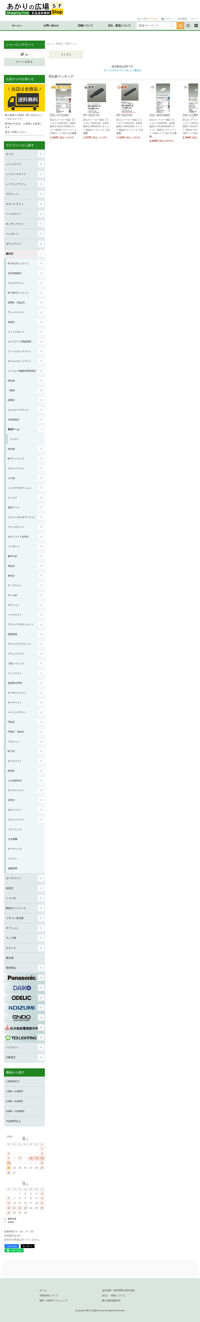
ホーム (42, 1290)
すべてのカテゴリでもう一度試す (123, 70)
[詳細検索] (172, 25)
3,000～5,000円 (14, 1101)
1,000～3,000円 (14, 1091)
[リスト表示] (188, 25)
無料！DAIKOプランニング (53, 1300)
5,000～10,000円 (15, 1111)
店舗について (85, 25)
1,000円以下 (13, 1081)
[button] (51, 114)
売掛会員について (48, 1295)
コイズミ (66, 54)
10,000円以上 (13, 1121)
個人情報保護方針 (111, 1300)
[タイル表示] (196, 25)
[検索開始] (180, 25)
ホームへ (17, 25)
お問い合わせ (51, 25)
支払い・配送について (113, 1295)
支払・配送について (119, 25)
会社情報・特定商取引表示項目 (118, 1290)
